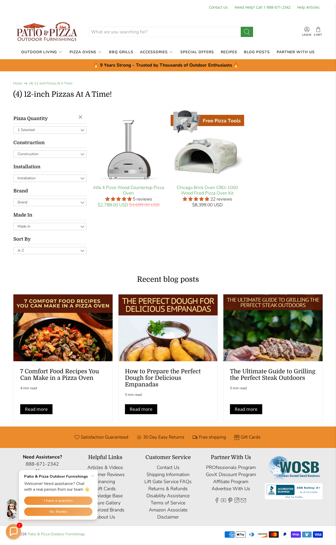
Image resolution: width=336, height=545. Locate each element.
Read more (36, 409)
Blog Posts (257, 52)
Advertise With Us (231, 488)
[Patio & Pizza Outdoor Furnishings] (47, 31)
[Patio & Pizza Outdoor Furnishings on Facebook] (216, 501)
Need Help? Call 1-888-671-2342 (263, 7)
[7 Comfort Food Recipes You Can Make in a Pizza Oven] (63, 327)
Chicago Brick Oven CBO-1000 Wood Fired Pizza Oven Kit (207, 190)
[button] (13, 531)
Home (17, 83)
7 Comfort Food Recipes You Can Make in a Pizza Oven (59, 374)
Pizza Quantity (30, 118)
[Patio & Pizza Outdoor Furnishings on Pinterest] (230, 501)
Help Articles (308, 7)
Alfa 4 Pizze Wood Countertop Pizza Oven (128, 190)
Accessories (154, 52)
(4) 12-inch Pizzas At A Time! (50, 83)
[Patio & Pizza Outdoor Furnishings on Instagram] (236, 501)
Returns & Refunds (168, 488)
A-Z (21, 250)
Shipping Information (168, 474)
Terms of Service (168, 503)
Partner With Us (296, 52)
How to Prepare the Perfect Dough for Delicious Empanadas (163, 378)
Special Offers (197, 52)
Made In (22, 215)
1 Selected (26, 129)
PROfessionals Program (231, 467)
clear (81, 117)
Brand (20, 190)
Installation (26, 166)
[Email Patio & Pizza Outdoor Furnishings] (243, 501)
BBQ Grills (121, 52)
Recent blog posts (168, 279)
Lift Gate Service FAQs (168, 481)
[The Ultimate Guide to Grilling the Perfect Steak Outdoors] (273, 327)
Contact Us (218, 7)
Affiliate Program (230, 481)
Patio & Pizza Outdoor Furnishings (56, 534)
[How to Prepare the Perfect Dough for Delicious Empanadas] (168, 327)
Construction (29, 142)
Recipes (229, 52)
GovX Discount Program (231, 474)
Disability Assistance (168, 496)
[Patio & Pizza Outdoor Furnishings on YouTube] (223, 501)
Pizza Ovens (83, 52)
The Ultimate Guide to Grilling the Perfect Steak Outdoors (273, 374)
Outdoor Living (39, 52)
